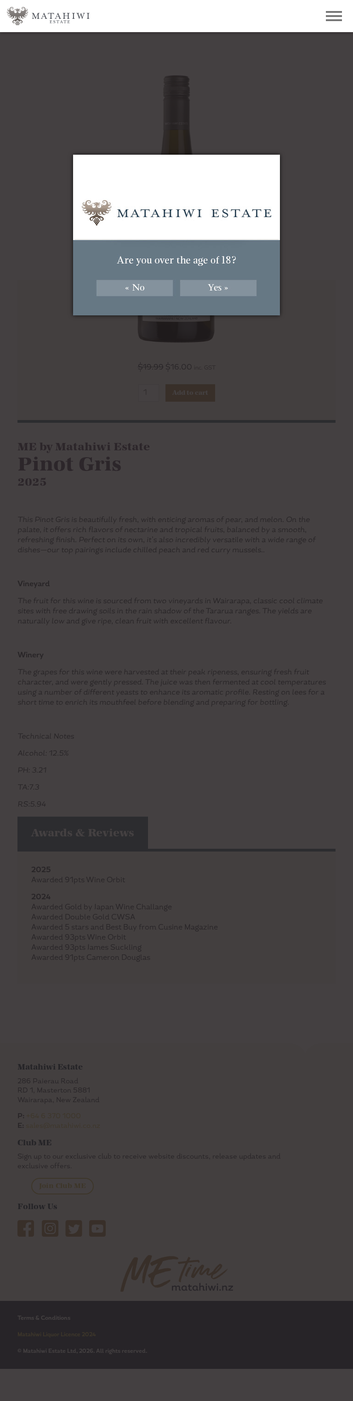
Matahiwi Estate (48, 16)
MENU (334, 18)
